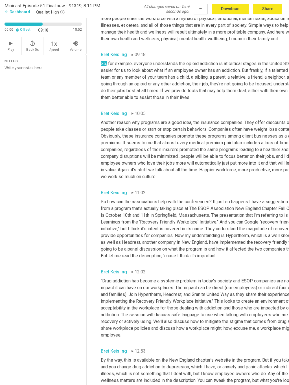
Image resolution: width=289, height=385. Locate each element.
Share (267, 8)
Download (230, 8)
